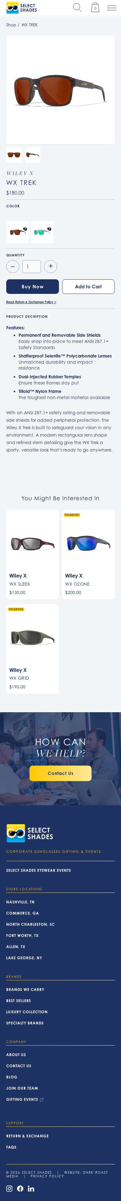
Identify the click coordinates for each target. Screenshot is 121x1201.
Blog (11, 1077)
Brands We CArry (25, 990)
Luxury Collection (27, 1012)
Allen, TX (15, 947)
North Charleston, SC (30, 924)
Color (13, 206)
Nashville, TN (20, 902)
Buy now (33, 287)
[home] (20, 8)
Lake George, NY (24, 958)
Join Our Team (22, 1088)
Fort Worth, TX (22, 936)
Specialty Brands (25, 1023)
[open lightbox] (60, 89)
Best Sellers (18, 1001)
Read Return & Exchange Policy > (31, 302)
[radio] (18, 232)
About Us (16, 1055)
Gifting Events (22, 1099)
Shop (11, 24)
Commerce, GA (22, 913)
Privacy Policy (47, 1176)
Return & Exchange (27, 1136)
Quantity (15, 255)
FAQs (11, 1147)
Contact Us (18, 1066)
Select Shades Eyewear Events (38, 870)
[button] (77, 7)
